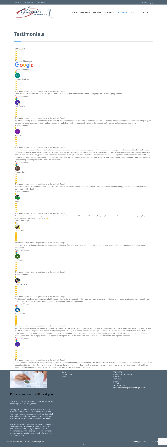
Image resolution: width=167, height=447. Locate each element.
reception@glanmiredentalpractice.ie (132, 388)
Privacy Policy (66, 374)
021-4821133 (156, 441)
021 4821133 (120, 385)
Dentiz (42, 441)
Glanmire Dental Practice (21, 441)
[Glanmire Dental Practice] (35, 12)
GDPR (63, 377)
